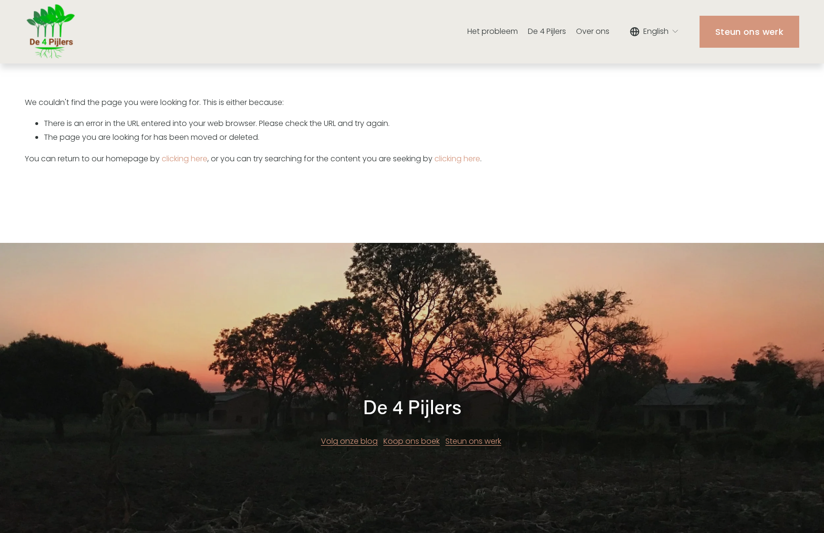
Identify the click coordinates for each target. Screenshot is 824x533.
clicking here (184, 158)
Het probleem (492, 31)
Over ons (592, 31)
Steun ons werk (749, 32)
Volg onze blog (349, 441)
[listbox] (654, 31)
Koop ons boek (411, 441)
